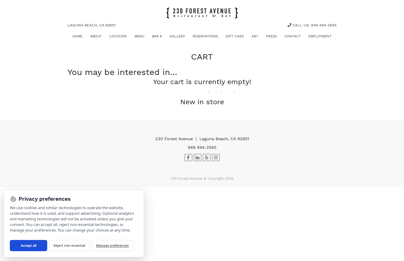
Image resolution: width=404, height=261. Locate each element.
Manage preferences (112, 245)
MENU (139, 36)
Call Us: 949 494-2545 (313, 25)
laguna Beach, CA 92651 (92, 25)
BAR (157, 36)
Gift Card (235, 36)
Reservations (205, 36)
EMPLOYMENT (320, 36)
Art (255, 36)
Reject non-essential (69, 245)
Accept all (28, 245)
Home (77, 36)
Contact (293, 36)
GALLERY (177, 36)
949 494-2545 (202, 147)
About (96, 36)
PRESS (271, 36)
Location (118, 36)
